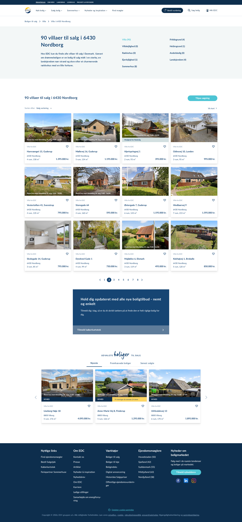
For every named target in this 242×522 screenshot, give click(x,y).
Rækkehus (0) (129, 53)
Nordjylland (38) (146, 477)
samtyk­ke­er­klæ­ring (191, 515)
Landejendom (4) (178, 60)
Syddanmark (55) (146, 467)
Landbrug (61, 2)
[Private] (28, 10)
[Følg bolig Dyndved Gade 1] (116, 254)
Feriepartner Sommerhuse (53, 472)
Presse (76, 462)
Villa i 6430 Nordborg (60, 21)
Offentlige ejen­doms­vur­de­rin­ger (120, 484)
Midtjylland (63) (146, 472)
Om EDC (77, 482)
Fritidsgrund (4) (177, 40)
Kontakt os (78, 456)
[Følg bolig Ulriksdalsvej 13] (196, 406)
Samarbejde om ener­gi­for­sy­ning (87, 499)
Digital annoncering (115, 472)
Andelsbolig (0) (177, 53)
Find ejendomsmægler (51, 456)
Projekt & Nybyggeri (85, 2)
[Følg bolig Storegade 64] (116, 200)
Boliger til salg (31, 21)
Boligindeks (111, 467)
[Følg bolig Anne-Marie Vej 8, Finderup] (143, 406)
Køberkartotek (48, 467)
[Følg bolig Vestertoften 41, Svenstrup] (67, 200)
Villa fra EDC (31, 147)
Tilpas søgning (203, 98)
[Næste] (142, 280)
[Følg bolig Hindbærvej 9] (213, 200)
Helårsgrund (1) (177, 46)
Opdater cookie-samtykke (123, 510)
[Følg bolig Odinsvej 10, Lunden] (213, 146)
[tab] (94, 363)
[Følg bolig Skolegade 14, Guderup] (67, 254)
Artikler (77, 467)
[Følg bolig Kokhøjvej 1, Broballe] (213, 254)
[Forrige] (100, 280)
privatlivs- (112, 515)
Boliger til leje (112, 462)
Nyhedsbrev (79, 477)
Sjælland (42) (144, 462)
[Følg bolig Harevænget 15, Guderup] (67, 146)
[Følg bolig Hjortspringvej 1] (164, 146)
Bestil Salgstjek (48, 462)
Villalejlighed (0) (130, 46)
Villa (44, 21)
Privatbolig (40, 2)
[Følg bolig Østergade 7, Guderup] (164, 200)
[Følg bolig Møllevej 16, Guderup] (116, 146)
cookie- (120, 515)
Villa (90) (126, 40)
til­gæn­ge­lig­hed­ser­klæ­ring (169, 515)
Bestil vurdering (174, 10)
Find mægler (117, 10)
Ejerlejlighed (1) (129, 60)
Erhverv (51, 2)
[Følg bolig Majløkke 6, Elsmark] (164, 254)
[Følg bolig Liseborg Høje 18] (89, 406)
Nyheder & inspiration (84, 472)
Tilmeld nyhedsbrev (186, 472)
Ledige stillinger (81, 492)
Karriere (77, 487)
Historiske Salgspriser (116, 477)
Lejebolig (71, 2)
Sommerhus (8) (129, 66)
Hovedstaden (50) (147, 456)
